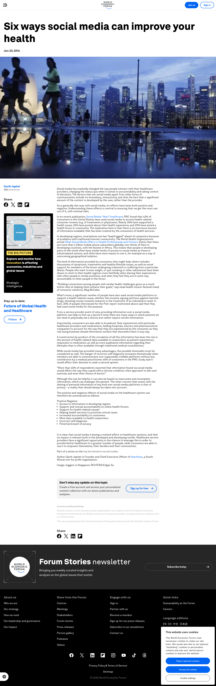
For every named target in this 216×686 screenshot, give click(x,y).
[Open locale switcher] (4, 677)
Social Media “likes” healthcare (104, 216)
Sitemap (108, 671)
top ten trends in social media (100, 451)
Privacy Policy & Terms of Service (108, 665)
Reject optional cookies (187, 661)
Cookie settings (188, 678)
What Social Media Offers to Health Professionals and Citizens (101, 242)
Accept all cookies (188, 669)
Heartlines (137, 456)
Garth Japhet (12, 186)
